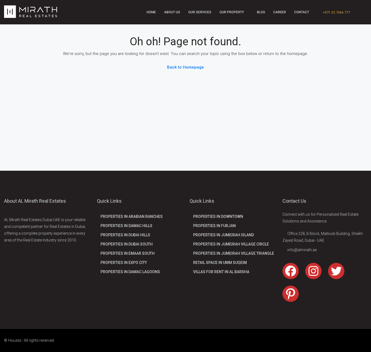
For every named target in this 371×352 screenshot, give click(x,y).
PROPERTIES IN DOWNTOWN (218, 216)
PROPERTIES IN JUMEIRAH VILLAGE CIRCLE (231, 244)
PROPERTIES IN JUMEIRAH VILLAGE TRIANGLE (233, 253)
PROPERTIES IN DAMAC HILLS (126, 226)
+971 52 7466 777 (336, 12)
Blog (261, 12)
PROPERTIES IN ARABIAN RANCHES (131, 216)
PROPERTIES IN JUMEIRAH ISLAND (223, 235)
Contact (301, 12)
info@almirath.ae (302, 250)
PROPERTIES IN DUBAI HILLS (125, 235)
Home (151, 12)
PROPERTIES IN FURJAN (214, 226)
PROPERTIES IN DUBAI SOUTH (126, 244)
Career (279, 12)
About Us (172, 12)
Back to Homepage (185, 67)
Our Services (199, 12)
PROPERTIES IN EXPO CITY (123, 262)
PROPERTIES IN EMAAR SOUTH (127, 253)
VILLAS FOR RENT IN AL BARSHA (221, 272)
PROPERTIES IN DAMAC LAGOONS (130, 272)
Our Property (231, 12)
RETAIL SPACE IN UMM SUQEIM (220, 262)
